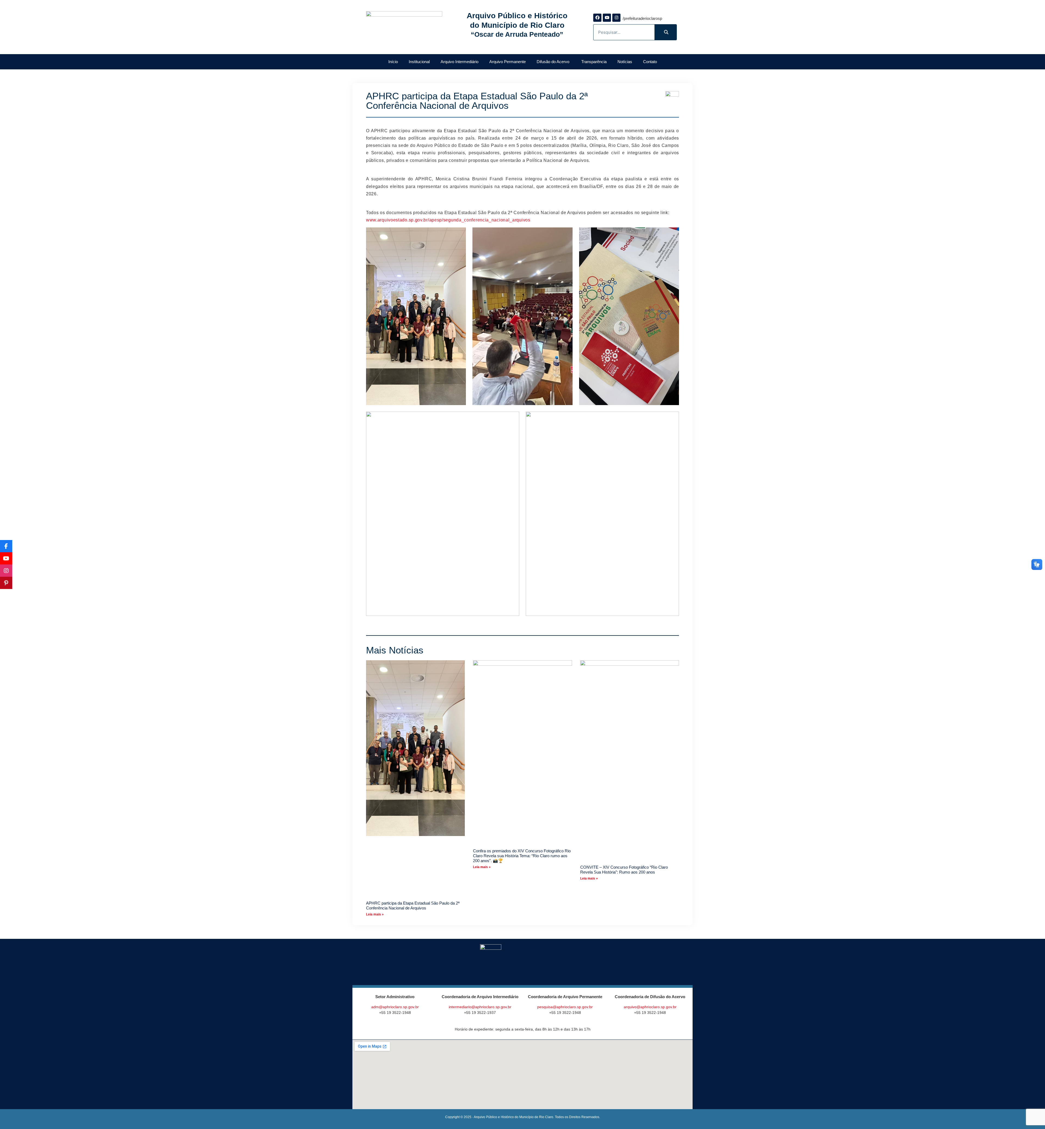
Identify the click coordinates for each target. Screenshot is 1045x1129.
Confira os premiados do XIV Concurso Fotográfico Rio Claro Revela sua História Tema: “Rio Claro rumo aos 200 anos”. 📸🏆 (522, 856)
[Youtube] (607, 18)
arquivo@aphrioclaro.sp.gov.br (650, 1007)
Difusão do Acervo (553, 61)
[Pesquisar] (665, 32)
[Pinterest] (6, 583)
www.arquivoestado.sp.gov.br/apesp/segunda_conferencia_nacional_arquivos (448, 220)
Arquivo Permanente (507, 61)
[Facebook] (597, 18)
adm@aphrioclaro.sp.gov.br (395, 1007)
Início (393, 61)
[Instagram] (616, 18)
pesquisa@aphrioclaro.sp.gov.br (565, 1007)
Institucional (419, 61)
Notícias (624, 61)
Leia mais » (375, 914)
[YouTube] (6, 558)
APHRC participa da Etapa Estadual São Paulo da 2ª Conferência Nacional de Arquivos (413, 905)
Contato (650, 61)
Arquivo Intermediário (459, 61)
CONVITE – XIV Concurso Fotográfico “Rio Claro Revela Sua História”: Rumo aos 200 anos (624, 869)
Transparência (594, 61)
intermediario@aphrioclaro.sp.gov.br (480, 1007)
